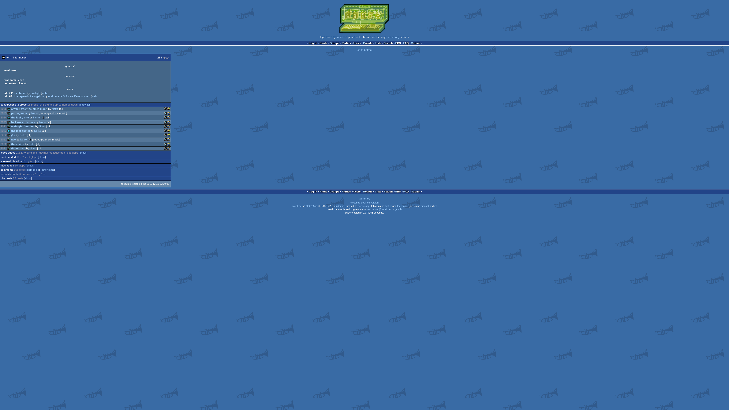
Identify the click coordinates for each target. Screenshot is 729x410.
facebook (402, 206)
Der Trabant (18, 148)
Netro (55, 108)
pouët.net (297, 206)
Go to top (364, 198)
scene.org (393, 37)
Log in (313, 43)
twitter (388, 206)
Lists (378, 43)
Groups (334, 43)
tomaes (340, 37)
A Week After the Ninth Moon (29, 108)
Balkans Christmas (23, 122)
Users (357, 43)
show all (85, 104)
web (44, 93)
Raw (13, 139)
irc (435, 206)
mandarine (338, 206)
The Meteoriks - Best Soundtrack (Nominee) (30, 139)
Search (388, 43)
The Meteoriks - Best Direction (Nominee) (43, 117)
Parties (346, 43)
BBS (398, 43)
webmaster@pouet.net (379, 209)
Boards (367, 43)
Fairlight (35, 93)
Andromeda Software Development (69, 96)
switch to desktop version (364, 202)
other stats (47, 169)
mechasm (20, 93)
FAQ (406, 43)
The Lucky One (20, 117)
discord (425, 206)
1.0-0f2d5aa (310, 206)
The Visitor (17, 144)
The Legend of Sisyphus (29, 96)
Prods (323, 43)
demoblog (33, 169)
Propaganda (19, 113)
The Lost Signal (20, 130)
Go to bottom (364, 49)
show (83, 152)
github (398, 209)
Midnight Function (23, 126)
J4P (13, 134)
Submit (415, 43)
